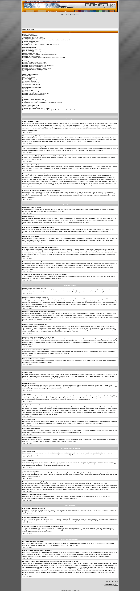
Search (67, 14)
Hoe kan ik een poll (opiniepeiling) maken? (34, 66)
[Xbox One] (97, 11)
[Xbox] (100, 11)
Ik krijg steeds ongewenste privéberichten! (34, 101)
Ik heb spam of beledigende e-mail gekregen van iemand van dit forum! (42, 102)
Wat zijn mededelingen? (29, 81)
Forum (32, 1)
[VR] (85, 11)
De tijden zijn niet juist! (28, 50)
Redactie (41, 1)
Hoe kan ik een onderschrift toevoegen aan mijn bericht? (38, 65)
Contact (46, 1)
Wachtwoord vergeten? (62, 11)
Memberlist (72, 14)
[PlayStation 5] (94, 11)
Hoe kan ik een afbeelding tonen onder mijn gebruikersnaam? (39, 55)
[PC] (79, 11)
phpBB (66, 590)
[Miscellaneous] (106, 11)
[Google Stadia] (82, 11)
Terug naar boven (27, 132)
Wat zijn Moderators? (28, 90)
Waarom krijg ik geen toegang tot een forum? (34, 69)
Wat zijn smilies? (27, 78)
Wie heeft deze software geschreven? (32, 107)
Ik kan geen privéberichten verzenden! (33, 99)
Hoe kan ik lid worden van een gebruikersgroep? (36, 93)
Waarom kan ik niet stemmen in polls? (32, 71)
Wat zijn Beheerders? (28, 89)
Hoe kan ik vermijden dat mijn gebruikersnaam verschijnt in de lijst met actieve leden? (46, 40)
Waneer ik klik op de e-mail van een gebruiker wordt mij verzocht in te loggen (43, 57)
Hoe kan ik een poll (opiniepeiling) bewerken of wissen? (38, 68)
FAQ (65, 14)
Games (55, 1)
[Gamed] (76, 11)
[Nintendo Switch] (88, 11)
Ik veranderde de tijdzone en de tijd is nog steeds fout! (37, 52)
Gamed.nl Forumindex (28, 29)
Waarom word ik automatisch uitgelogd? (33, 38)
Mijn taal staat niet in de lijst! (30, 53)
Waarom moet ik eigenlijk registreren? (32, 37)
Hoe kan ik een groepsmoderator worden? (34, 94)
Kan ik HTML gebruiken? (29, 77)
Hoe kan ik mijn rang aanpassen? (31, 56)
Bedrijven (51, 1)
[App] (103, 11)
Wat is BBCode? (26, 75)
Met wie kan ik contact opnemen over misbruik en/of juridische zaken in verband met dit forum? (48, 110)
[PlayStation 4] (91, 11)
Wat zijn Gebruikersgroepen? (30, 92)
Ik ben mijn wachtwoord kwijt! (30, 41)
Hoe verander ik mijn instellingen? (31, 49)
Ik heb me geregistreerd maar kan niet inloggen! (35, 43)
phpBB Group (90, 543)
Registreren (53, 11)
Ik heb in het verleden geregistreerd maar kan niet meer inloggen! (40, 44)
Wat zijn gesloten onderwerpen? (31, 84)
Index (62, 14)
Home (28, 1)
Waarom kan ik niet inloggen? (30, 35)
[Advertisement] (70, 21)
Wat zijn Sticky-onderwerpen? (30, 83)
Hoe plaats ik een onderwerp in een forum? (34, 62)
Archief (36, 1)
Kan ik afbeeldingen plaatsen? (30, 80)
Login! (48, 11)
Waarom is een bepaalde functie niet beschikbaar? (36, 108)
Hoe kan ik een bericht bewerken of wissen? (34, 64)
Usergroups (76, 14)
